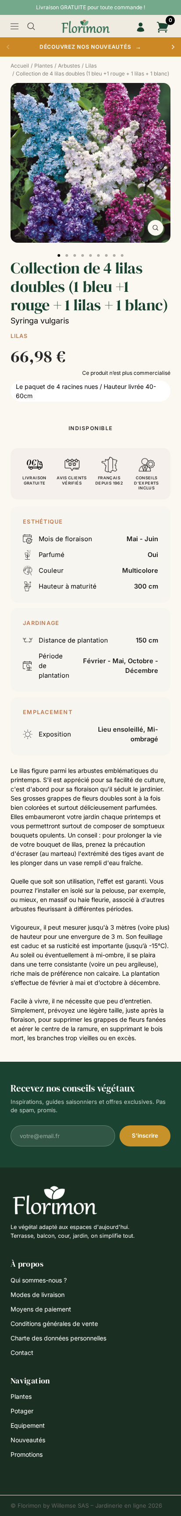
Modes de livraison (38, 1294)
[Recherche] (31, 26)
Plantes (21, 1396)
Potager (22, 1411)
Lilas (19, 336)
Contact (22, 1352)
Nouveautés (28, 1440)
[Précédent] (8, 47)
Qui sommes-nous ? (39, 1280)
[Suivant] (173, 47)
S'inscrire (145, 1135)
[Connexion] (140, 27)
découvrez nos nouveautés (90, 46)
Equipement (28, 1425)
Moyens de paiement (41, 1309)
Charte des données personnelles (58, 1338)
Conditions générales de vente (54, 1323)
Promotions (27, 1454)
